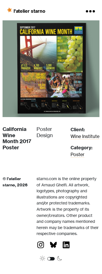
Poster (77, 154)
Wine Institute (85, 136)
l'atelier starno (29, 11)
